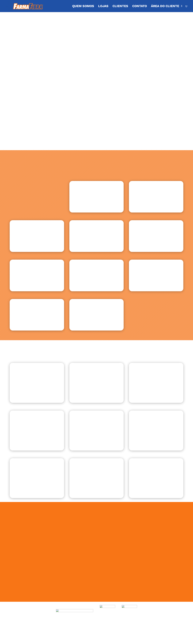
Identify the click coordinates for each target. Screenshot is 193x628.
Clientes (120, 6)
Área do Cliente (165, 6)
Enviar (155, 592)
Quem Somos (83, 6)
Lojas (103, 6)
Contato (139, 6)
